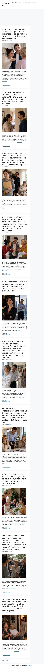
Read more (4, 81)
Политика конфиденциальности (30, 2)
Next (10, 660)
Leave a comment (6, 85)
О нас (20, 2)
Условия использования (16, 5)
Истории (5, 83)
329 (7, 660)
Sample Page (14, 2)
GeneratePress (29, 665)
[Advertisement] (22, 16)
